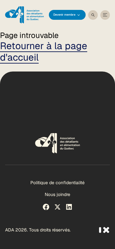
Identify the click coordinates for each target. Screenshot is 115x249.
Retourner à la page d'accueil (43, 52)
